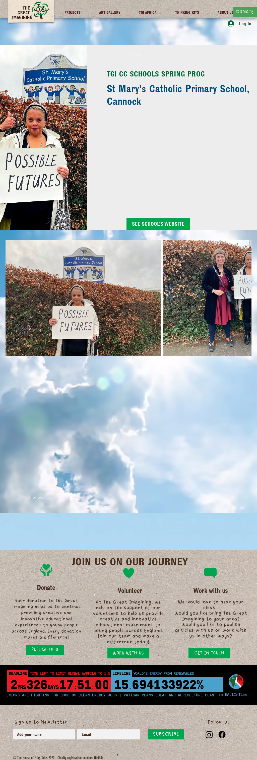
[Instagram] (209, 734)
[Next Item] (243, 298)
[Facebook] (222, 734)
